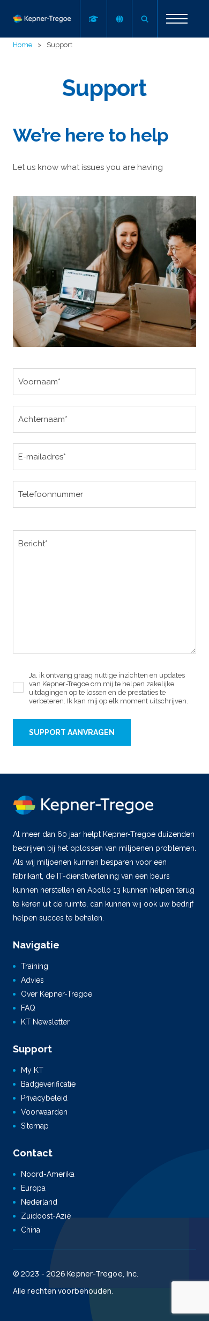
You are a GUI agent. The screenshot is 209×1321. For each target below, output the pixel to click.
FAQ (28, 1008)
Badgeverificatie (48, 1084)
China (30, 1230)
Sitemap (35, 1126)
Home (22, 45)
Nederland (39, 1202)
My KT (32, 1070)
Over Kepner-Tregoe (56, 994)
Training (34, 966)
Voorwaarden (44, 1112)
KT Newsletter (45, 1022)
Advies (32, 980)
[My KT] (93, 19)
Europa (33, 1188)
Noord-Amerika (47, 1174)
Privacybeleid (44, 1098)
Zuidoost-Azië (46, 1216)
